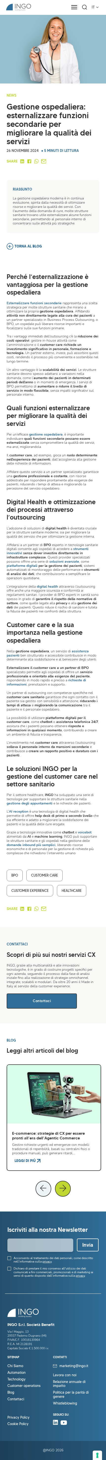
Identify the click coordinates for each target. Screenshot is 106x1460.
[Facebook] (29, 161)
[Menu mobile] (74, 7)
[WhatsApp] (36, 161)
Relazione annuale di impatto (69, 1384)
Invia (87, 1245)
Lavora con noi (64, 1375)
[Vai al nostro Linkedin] (56, 1423)
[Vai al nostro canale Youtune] (63, 1423)
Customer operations (23, 1386)
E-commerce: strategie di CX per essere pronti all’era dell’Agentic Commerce (48, 1135)
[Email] (43, 161)
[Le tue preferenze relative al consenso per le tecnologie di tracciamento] (97, 1455)
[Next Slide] (63, 1189)
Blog (10, 1392)
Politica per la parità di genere (71, 1394)
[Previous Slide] (43, 1189)
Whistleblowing (65, 1403)
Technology (16, 1379)
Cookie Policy (18, 1424)
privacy (47, 1262)
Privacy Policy (18, 1417)
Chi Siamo (15, 1366)
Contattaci (42, 1001)
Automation (16, 1373)
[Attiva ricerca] (84, 7)
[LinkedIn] (22, 161)
